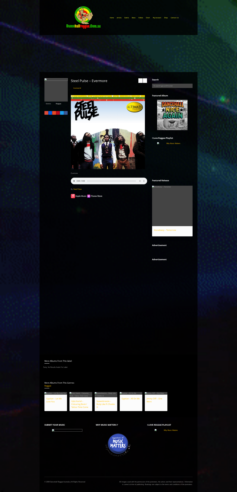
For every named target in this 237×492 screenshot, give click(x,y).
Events (126, 18)
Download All (77, 88)
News (133, 18)
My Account (157, 18)
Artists (119, 18)
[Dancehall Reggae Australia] (83, 18)
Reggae (58, 104)
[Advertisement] (118, 53)
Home (112, 18)
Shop (166, 18)
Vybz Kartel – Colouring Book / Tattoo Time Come (79, 404)
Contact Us (175, 18)
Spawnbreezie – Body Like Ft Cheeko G (106, 404)
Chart (148, 18)
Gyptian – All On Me (131, 398)
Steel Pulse (77, 189)
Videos (140, 18)
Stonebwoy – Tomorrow (165, 230)
